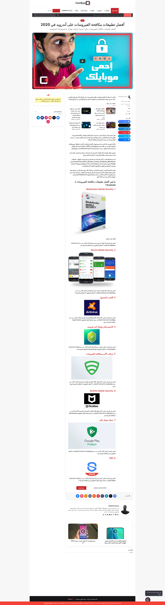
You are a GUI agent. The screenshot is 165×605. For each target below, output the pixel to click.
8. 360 (112, 458)
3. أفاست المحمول (108, 297)
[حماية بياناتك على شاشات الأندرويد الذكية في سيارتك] (111, 125)
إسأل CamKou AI (67, 10)
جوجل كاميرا (84, 10)
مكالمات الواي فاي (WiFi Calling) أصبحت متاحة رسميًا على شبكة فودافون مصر (100, 113)
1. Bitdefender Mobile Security (101, 189)
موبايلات (107, 10)
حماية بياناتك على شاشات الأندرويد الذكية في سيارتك (99, 125)
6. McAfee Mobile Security (103, 391)
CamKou (70, 599)
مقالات (76, 10)
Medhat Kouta (123, 96)
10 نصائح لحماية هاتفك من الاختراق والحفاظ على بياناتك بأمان (74, 125)
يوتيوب (56, 10)
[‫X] (114, 515)
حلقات (92, 10)
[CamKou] (82, 3)
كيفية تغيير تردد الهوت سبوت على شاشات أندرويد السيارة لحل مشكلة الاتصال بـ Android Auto (75, 113)
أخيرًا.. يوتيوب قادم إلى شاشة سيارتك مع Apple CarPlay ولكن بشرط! (106, 15)
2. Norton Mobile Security (103, 250)
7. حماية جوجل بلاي (108, 420)
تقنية (82, 20)
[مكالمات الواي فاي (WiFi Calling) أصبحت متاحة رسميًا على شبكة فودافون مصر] (111, 111)
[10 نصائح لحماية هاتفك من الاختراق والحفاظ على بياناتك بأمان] (86, 125)
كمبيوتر (100, 10)
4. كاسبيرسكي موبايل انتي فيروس (101, 327)
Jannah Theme (48, 603)
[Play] (82, 61)
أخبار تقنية (114, 10)
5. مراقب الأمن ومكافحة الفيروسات (101, 354)
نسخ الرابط (81, 488)
